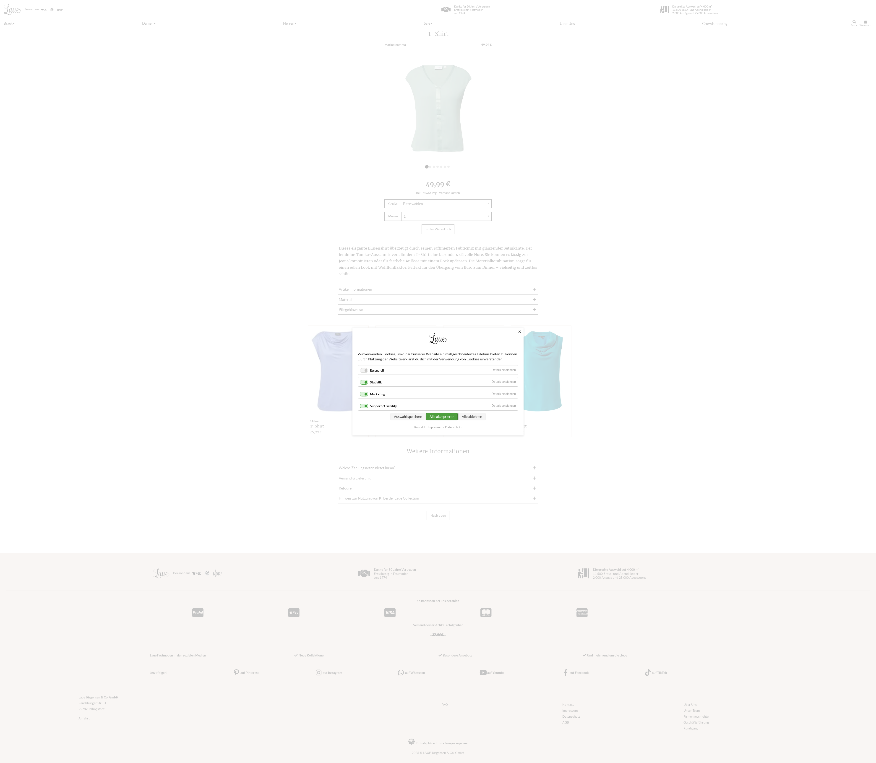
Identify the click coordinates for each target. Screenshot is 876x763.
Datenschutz (453, 427)
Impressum (435, 427)
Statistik (376, 382)
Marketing (377, 394)
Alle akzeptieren (442, 417)
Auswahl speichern (408, 417)
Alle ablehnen (472, 417)
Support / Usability (383, 406)
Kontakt (419, 427)
